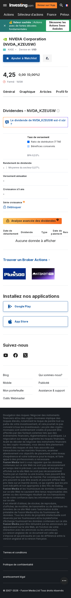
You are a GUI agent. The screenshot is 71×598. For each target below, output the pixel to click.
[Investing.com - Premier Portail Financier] (21, 5)
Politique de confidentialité (18, 564)
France (51, 14)
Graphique (27, 92)
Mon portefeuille (13, 390)
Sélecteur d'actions (30, 14)
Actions (9, 14)
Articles (45, 92)
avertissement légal (14, 576)
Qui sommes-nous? (50, 375)
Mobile (7, 382)
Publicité (44, 382)
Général (9, 92)
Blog (6, 375)
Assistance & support (52, 390)
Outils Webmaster (14, 398)
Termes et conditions (15, 552)
